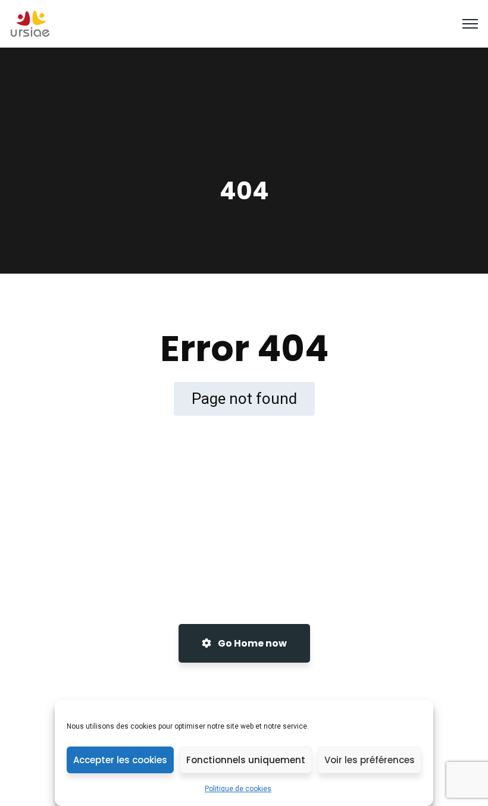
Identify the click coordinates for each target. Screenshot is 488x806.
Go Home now (251, 643)
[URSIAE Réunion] (30, 23)
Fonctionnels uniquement (245, 760)
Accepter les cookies (120, 760)
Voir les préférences (369, 760)
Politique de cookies (238, 789)
